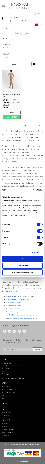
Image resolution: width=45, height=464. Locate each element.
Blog (3, 409)
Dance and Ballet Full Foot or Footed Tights (20, 296)
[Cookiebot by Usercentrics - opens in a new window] (33, 190)
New (3, 398)
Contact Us (5, 415)
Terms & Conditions (8, 432)
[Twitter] (9, 331)
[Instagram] (14, 331)
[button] (36, 24)
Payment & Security (8, 429)
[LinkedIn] (24, 331)
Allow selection (22, 265)
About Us (5, 406)
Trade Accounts (7, 412)
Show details (34, 252)
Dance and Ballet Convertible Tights (18, 299)
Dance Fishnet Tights (13, 312)
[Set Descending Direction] (33, 64)
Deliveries (5, 423)
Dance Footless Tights (13, 302)
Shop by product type (8, 392)
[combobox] (22, 28)
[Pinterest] (19, 331)
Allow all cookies (22, 259)
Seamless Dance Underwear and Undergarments (21, 315)
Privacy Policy (6, 439)
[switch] (40, 231)
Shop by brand (6, 386)
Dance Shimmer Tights (13, 305)
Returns (4, 426)
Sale (3, 395)
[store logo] (22, 6)
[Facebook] (5, 331)
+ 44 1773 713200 (12, 18)
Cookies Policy (6, 436)
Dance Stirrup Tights (12, 309)
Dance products (7, 389)
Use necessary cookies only (22, 272)
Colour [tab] (6, 54)
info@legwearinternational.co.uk (18, 21)
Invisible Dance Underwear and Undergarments (21, 318)
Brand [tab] (5, 58)
